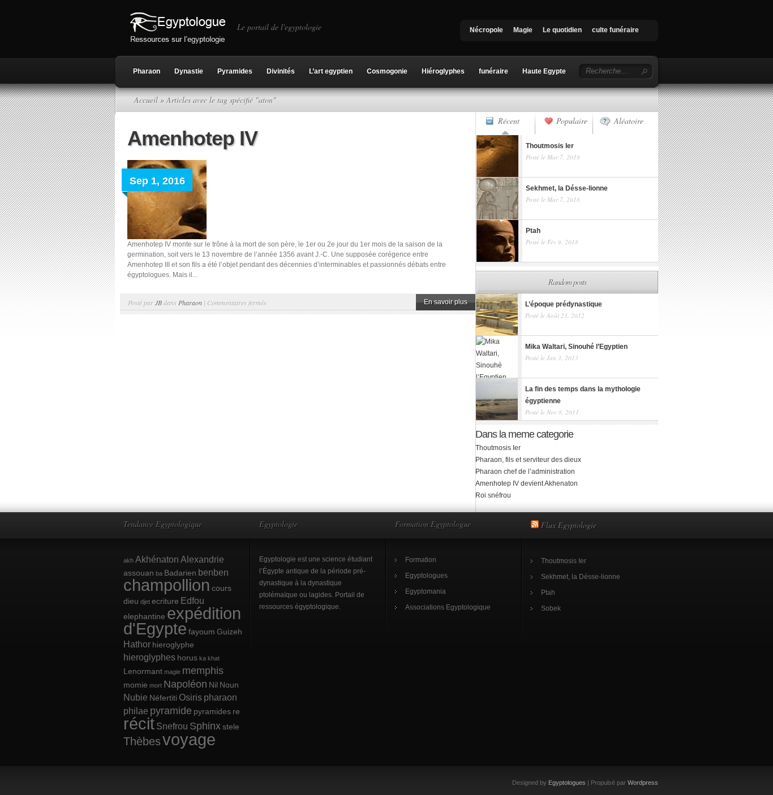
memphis (203, 670)
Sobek (551, 608)
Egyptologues (426, 576)
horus (187, 657)
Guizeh (229, 631)
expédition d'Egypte (182, 621)
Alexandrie (202, 559)
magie (172, 671)
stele (230, 726)
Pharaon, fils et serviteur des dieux (528, 460)
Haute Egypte (544, 71)
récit (138, 724)
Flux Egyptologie (568, 525)
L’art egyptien (331, 71)
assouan (138, 572)
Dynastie (188, 71)
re (236, 711)
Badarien (180, 572)
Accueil (146, 99)
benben (213, 572)
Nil (213, 684)
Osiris (190, 697)
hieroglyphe (173, 644)
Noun (229, 684)
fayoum (201, 631)
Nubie (135, 697)
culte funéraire (615, 30)
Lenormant (142, 671)
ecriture (165, 601)
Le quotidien (562, 30)
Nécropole (486, 30)
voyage (189, 739)
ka (202, 658)
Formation (420, 560)
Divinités (281, 71)
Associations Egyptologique (448, 607)
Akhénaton (157, 559)
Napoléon (185, 684)
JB (158, 302)
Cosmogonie (387, 71)
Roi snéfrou (493, 495)
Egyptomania (425, 591)
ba (159, 573)
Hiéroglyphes (443, 71)
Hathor (137, 644)
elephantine (144, 616)
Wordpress (643, 782)
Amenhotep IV (192, 138)
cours (221, 588)
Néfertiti (163, 697)
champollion (166, 585)
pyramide (171, 710)
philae (135, 711)
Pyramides (234, 71)
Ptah (548, 593)
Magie (522, 30)
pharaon (220, 697)
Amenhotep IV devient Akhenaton (526, 483)
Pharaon (146, 71)
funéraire (493, 71)
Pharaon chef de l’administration (525, 472)
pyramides (212, 711)
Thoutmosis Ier (498, 448)
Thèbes (142, 741)
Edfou (192, 600)
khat (214, 658)
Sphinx (205, 726)
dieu (131, 601)
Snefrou (172, 726)
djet (145, 601)
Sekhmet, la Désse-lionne (580, 577)
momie (135, 684)
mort (155, 685)
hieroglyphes (149, 657)
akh (128, 560)
